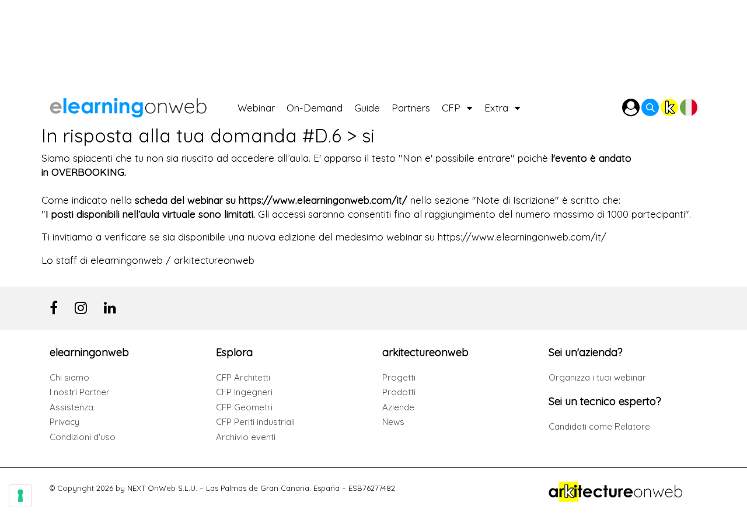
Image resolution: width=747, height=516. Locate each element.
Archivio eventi (245, 436)
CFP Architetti (243, 377)
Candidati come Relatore (599, 426)
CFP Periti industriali (255, 421)
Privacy (64, 421)
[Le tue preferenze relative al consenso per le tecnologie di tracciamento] (20, 495)
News (393, 421)
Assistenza (71, 407)
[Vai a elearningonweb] (144, 105)
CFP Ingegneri (244, 392)
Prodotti (399, 392)
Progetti (399, 377)
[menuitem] (262, 104)
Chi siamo (69, 377)
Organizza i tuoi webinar (597, 377)
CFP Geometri (244, 407)
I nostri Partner (80, 392)
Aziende (398, 407)
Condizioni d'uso (83, 436)
